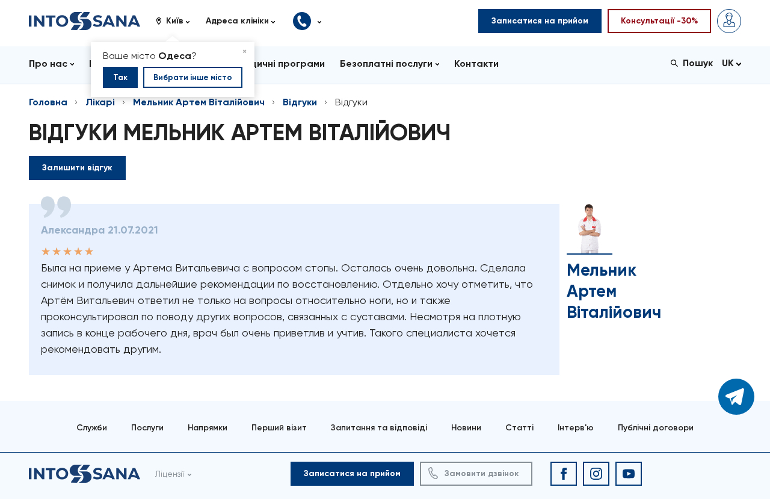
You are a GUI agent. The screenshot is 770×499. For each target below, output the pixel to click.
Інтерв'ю (576, 428)
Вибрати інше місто (192, 77)
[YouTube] (628, 474)
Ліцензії (169, 474)
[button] (177, 21)
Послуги (147, 428)
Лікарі (100, 102)
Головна (48, 102)
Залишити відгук (77, 168)
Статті (519, 428)
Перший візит (279, 428)
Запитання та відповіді (379, 428)
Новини (466, 428)
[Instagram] (596, 474)
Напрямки (207, 428)
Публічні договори (656, 428)
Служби (91, 428)
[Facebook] (563, 474)
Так (120, 77)
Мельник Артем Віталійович (199, 102)
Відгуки (300, 102)
